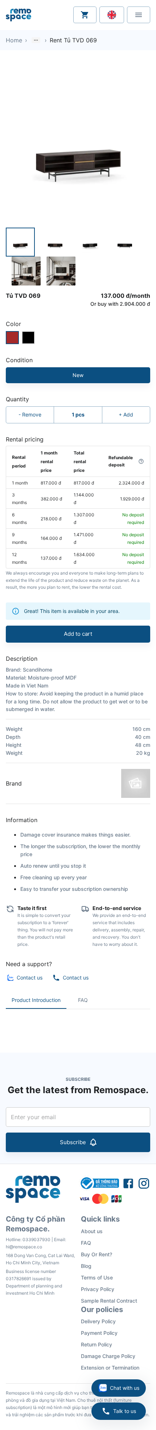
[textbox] (78, 1025)
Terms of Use (97, 1277)
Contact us (29, 977)
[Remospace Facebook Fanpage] (128, 1183)
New (78, 375)
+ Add (126, 414)
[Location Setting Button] (111, 15)
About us (92, 1231)
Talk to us (124, 1411)
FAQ (86, 1243)
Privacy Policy (97, 1289)
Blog (86, 1266)
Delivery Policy (98, 1321)
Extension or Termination (110, 1368)
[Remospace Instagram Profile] (143, 1183)
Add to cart (78, 633)
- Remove (30, 414)
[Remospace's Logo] (18, 15)
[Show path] (36, 40)
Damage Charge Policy (108, 1356)
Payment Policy (99, 1333)
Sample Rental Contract (109, 1301)
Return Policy (96, 1344)
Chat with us (124, 1388)
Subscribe (73, 1142)
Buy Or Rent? (96, 1254)
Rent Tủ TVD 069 (73, 40)
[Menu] (138, 15)
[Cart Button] (85, 15)
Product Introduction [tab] (36, 1000)
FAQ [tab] (83, 1000)
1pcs (78, 414)
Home (14, 40)
